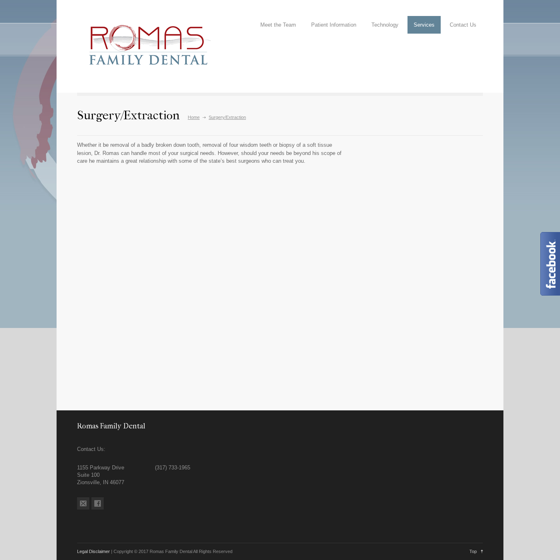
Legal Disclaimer (93, 551)
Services (424, 25)
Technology (384, 25)
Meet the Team (278, 25)
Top (473, 551)
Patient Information (333, 25)
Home (194, 117)
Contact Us (463, 25)
